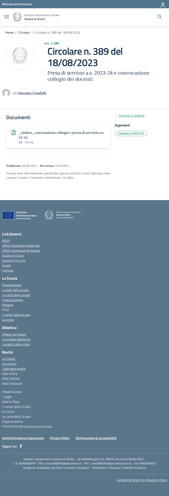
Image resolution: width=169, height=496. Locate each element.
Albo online (10, 373)
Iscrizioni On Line (13, 260)
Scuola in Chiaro (13, 255)
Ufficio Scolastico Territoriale (21, 250)
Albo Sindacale (12, 383)
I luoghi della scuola (15, 289)
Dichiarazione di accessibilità (96, 437)
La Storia (8, 411)
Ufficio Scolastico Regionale (21, 245)
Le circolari (9, 363)
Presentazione (12, 284)
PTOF (5, 309)
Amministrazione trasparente (23, 437)
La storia (8, 319)
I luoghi (7, 396)
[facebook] (21, 446)
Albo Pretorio (11, 378)
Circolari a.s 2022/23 (131, 133)
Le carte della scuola (16, 294)
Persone (7, 304)
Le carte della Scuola (16, 416)
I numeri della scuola (16, 314)
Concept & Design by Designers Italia (141, 479)
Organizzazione (12, 299)
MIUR (6, 240)
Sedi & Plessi (11, 401)
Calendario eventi (14, 368)
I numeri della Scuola (16, 406)
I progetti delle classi (16, 344)
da (15, 93)
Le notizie (8, 358)
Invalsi (6, 265)
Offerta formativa (14, 334)
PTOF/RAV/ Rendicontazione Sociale (27, 426)
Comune (7, 270)
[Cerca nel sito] (159, 17)
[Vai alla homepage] (17, 17)
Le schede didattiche (16, 339)
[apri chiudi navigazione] (6, 17)
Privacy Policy (59, 437)
